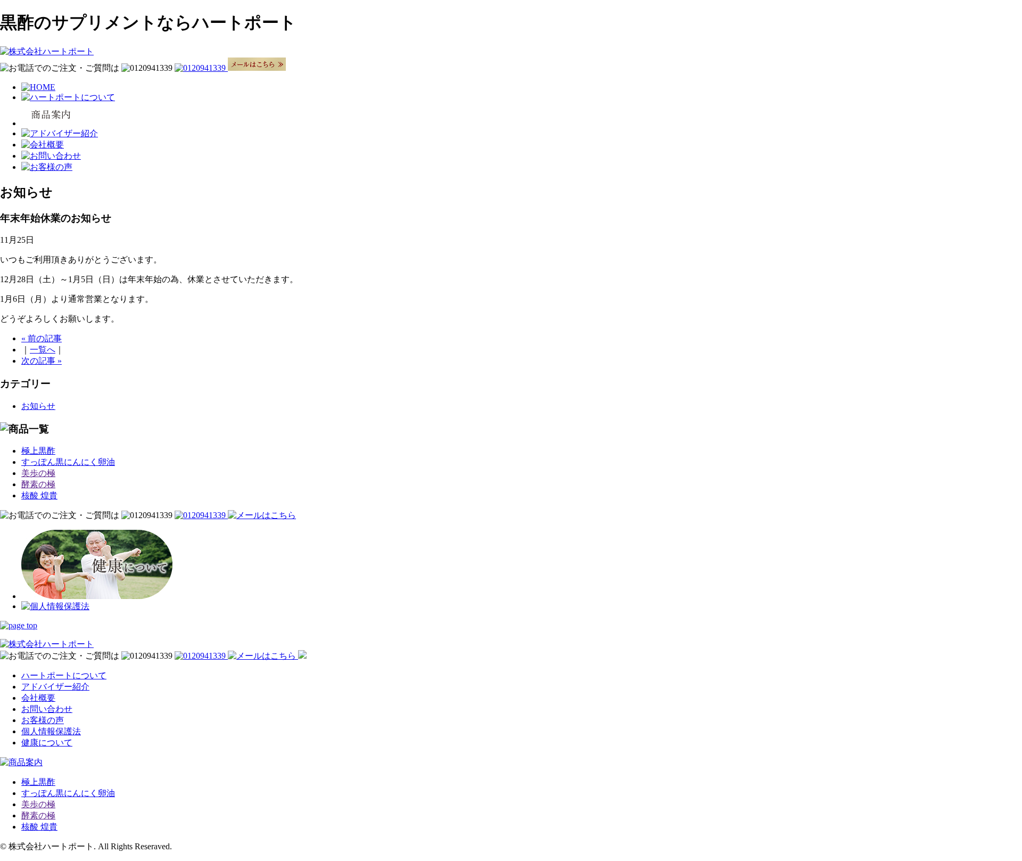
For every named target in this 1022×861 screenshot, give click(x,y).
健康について (46, 742)
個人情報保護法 (51, 731)
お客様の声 (42, 720)
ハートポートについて (63, 675)
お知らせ (38, 406)
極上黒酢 (38, 450)
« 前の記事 (41, 338)
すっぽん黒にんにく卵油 (68, 461)
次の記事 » (41, 360)
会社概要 (38, 697)
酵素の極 (38, 484)
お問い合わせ (46, 709)
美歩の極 (38, 473)
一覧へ (42, 349)
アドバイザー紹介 (55, 686)
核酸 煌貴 (39, 495)
